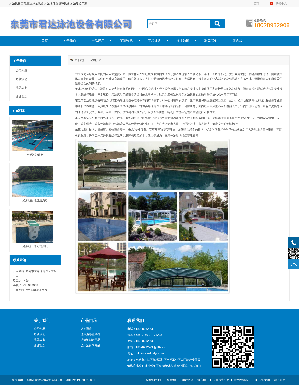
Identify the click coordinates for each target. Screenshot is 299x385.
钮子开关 (279, 380)
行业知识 (182, 41)
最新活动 (21, 79)
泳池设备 (86, 328)
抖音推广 (203, 380)
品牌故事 (21, 87)
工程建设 (154, 41)
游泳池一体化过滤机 (35, 246)
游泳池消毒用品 (90, 339)
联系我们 (210, 41)
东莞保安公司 (221, 380)
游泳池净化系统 (90, 334)
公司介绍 (21, 70)
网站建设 (187, 380)
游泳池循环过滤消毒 (35, 200)
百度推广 (172, 380)
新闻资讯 (126, 41)
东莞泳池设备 (35, 154)
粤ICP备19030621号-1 (80, 380)
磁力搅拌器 (241, 380)
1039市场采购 (261, 380)
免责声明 (17, 380)
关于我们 (69, 41)
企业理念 (21, 96)
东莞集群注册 (154, 380)
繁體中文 (281, 3)
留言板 (237, 41)
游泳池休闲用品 (90, 345)
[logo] (71, 21)
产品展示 (97, 41)
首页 (256, 3)
